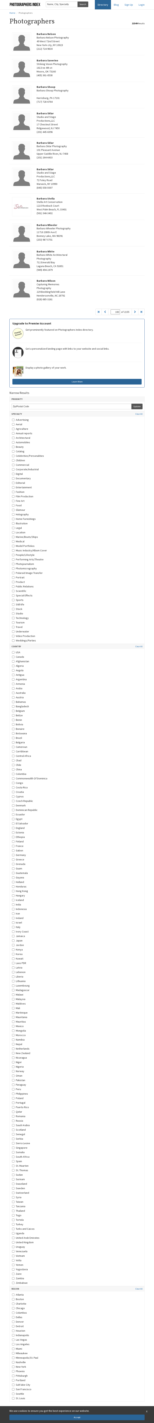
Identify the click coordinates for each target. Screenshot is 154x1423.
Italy (18, 927)
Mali (18, 1008)
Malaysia (20, 999)
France (19, 846)
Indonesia (21, 909)
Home (12, 12)
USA (18, 652)
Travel (19, 627)
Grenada (20, 864)
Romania (20, 1116)
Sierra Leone (23, 1143)
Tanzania (20, 1206)
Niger (19, 1062)
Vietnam (20, 1255)
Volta (18, 1260)
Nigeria (20, 1066)
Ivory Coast (22, 931)
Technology (22, 618)
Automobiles (23, 442)
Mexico (20, 1026)
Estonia (20, 832)
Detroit (20, 1326)
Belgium (20, 711)
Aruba (19, 688)
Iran (18, 913)
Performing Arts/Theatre (30, 559)
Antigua (20, 675)
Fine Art (20, 501)
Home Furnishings (26, 519)
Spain (19, 1161)
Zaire (19, 1274)
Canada (20, 656)
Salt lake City (23, 1384)
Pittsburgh (22, 1375)
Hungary (20, 895)
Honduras (21, 886)
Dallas (19, 1317)
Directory (103, 4)
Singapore (21, 1147)
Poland (19, 1098)
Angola (19, 670)
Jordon (20, 945)
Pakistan (20, 1080)
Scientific (21, 591)
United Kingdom (25, 1242)
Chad (18, 760)
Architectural (23, 437)
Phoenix (20, 1371)
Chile (18, 765)
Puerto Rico (22, 1107)
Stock (19, 609)
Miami (19, 1348)
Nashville (21, 1362)
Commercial (22, 465)
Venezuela (21, 1251)
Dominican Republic (27, 810)
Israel (19, 922)
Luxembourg (23, 985)
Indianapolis (22, 1335)
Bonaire (20, 729)
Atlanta (20, 1294)
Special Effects (24, 595)
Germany (21, 855)
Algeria (20, 665)
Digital (19, 474)
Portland (20, 1380)
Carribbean (22, 751)
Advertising (22, 419)
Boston (20, 1299)
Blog (116, 4)
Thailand (20, 1210)
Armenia (20, 684)
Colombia (21, 774)
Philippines (22, 1093)
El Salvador (22, 823)
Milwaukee (22, 1353)
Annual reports (24, 433)
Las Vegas (21, 1339)
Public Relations (25, 586)
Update (136, 406)
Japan (19, 940)
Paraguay (21, 1084)
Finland (20, 841)
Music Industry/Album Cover (31, 550)
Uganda (20, 1233)
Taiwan (19, 1201)
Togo (18, 1215)
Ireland (19, 918)
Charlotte (21, 1303)
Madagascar (22, 990)
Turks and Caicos (25, 1228)
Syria (18, 1197)
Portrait (20, 577)
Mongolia (21, 1030)
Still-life (20, 604)
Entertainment (24, 487)
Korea (19, 954)
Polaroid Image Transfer (29, 573)
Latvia (19, 967)
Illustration (22, 523)
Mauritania (21, 1017)
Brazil (19, 738)
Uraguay (20, 1246)
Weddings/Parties (26, 640)
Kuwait (19, 958)
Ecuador (20, 814)
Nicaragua (21, 1057)
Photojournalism (25, 564)
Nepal (19, 1044)
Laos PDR (21, 963)
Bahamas (21, 702)
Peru (18, 1089)
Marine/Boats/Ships (27, 537)
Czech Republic (24, 801)
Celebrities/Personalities (30, 456)
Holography (22, 514)
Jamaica (20, 936)
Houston (20, 1330)
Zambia (20, 1278)
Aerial (19, 424)
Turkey (19, 1224)
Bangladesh (22, 706)
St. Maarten (22, 1165)
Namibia (20, 1039)
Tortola (20, 1219)
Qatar (19, 1111)
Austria (20, 697)
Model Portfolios (25, 546)
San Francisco (23, 1389)
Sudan (19, 1174)
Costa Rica (22, 787)
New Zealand (23, 1053)
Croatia (20, 792)
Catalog (20, 451)
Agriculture (22, 428)
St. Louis (20, 1398)
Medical (20, 541)
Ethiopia (20, 837)
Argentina (21, 679)
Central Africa (23, 756)
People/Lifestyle (25, 555)
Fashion (20, 492)
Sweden (20, 1188)
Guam (19, 868)
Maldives (21, 1003)
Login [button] (142, 4)
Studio (19, 613)
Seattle (20, 1393)
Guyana (20, 877)
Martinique (22, 1012)
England (20, 828)
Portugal (20, 1102)
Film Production (24, 496)
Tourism (20, 622)
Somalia (20, 1152)
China (19, 769)
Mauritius (21, 1021)
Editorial (20, 483)
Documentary (23, 478)
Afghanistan (22, 661)
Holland (20, 882)
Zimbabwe (22, 1283)
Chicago (20, 1308)
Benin (19, 720)
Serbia (19, 1138)
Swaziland (21, 1183)
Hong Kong (22, 891)
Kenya (19, 949)
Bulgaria (20, 742)
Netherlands (22, 1048)
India (18, 904)
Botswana (21, 733)
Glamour (20, 510)
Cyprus (20, 796)
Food (19, 505)
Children (20, 460)
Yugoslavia (22, 1269)
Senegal (20, 1134)
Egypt (19, 819)
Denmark (21, 805)
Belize (19, 715)
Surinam (20, 1179)
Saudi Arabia (23, 1125)
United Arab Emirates (27, 1237)
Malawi (19, 994)
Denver (20, 1321)
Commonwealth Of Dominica (31, 778)
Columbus (21, 1312)
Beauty (20, 446)
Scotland (21, 1129)
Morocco (21, 1035)
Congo (19, 783)
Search (82, 4)
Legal (19, 528)
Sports (19, 600)
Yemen (19, 1264)
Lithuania (21, 981)
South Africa (22, 1156)
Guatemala (22, 873)
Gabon (19, 850)
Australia (21, 693)
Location (20, 532)
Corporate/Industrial (27, 469)
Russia (19, 1120)
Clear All (139, 414)
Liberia (19, 976)
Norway (20, 1071)
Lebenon (21, 972)
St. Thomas (22, 1170)
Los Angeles (22, 1344)
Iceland (20, 900)
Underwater (22, 631)
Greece (20, 859)
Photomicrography (26, 568)
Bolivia (19, 724)
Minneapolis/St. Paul (27, 1357)
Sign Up (129, 4)
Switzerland (22, 1192)
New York (21, 1366)
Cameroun (21, 747)
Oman (19, 1075)
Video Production (25, 636)
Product (20, 582)
